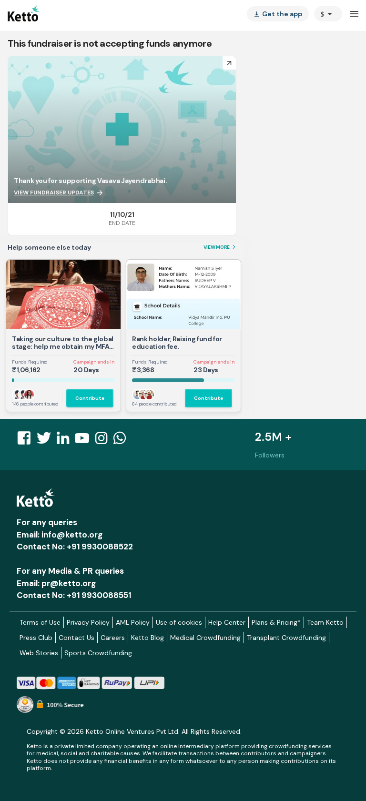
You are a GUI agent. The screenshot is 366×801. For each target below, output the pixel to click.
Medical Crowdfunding (205, 637)
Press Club (36, 637)
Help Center (226, 622)
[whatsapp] (122, 441)
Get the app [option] (278, 14)
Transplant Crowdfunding (286, 637)
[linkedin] (66, 441)
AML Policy (133, 622)
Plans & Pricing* (276, 622)
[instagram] (104, 441)
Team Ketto (325, 622)
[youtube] (85, 441)
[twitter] (47, 441)
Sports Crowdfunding (98, 653)
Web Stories (39, 653)
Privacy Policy (88, 622)
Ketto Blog (147, 637)
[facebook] (27, 441)
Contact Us (76, 637)
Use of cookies (179, 622)
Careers (113, 637)
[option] (328, 13)
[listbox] (278, 13)
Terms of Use (40, 622)
